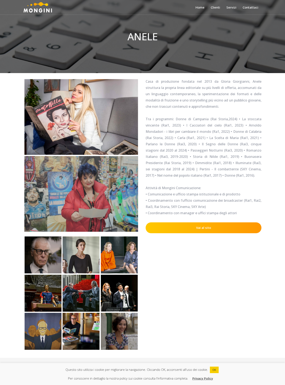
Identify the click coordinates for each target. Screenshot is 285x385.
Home (199, 7)
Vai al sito (203, 227)
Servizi (231, 7)
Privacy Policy (202, 378)
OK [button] (214, 370)
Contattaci (250, 7)
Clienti (215, 7)
